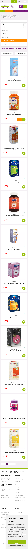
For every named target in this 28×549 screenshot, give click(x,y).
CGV (16, 494)
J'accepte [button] (17, 540)
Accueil (2, 14)
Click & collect (18, 512)
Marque (5, 38)
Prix (4, 21)
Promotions (17, 481)
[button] (7, 53)
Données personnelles (20, 497)
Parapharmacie (9, 14)
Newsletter (17, 488)
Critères (5, 30)
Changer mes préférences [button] (16, 545)
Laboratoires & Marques (20, 480)
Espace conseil (18, 486)
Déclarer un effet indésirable (19, 492)
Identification (4, 511)
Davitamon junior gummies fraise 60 (14, 216)
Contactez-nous (4, 481)
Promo (5, 34)
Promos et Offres (8, 41)
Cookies (17, 499)
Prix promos (6, 44)
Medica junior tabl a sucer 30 (14, 81)
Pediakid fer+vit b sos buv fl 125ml (14, 385)
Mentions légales (19, 496)
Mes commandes (5, 514)
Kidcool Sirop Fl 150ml (14, 249)
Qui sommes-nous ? (5, 478)
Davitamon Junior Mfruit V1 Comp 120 (14, 317)
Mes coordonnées (5, 513)
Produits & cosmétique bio (20, 484)
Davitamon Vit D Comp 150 (14, 182)
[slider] (3, 27)
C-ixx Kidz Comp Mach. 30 (14, 351)
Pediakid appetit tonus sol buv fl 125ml (14, 452)
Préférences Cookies (20, 501)
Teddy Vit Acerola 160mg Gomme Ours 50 (14, 418)
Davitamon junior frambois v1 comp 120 (14, 283)
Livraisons (17, 514)
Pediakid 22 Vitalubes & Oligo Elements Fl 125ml (14, 149)
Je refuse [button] (17, 543)
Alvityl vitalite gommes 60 (14, 114)
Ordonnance (18, 489)
